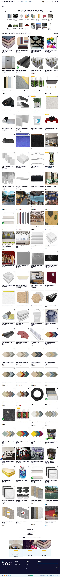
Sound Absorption (16, 550)
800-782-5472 (39, 563)
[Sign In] (52, 1)
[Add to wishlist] (14, 36)
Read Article (16, 556)
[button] (30, 534)
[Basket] (57, 1)
